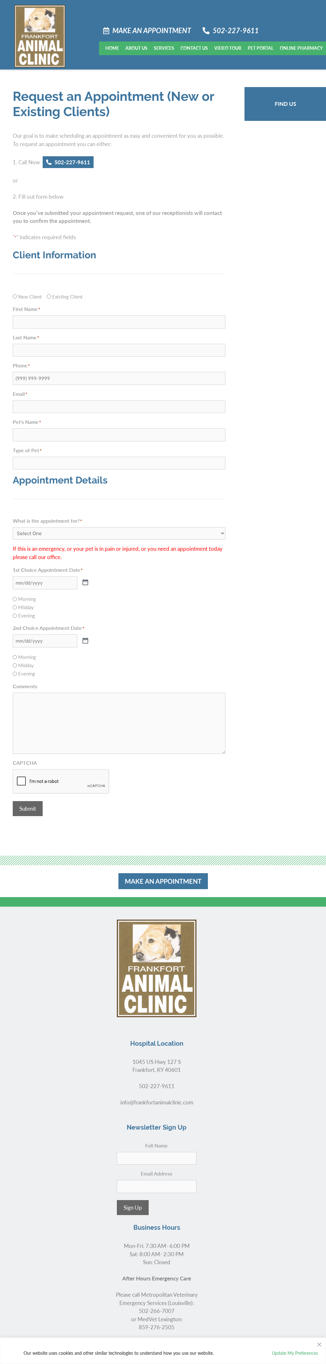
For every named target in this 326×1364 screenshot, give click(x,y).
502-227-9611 (236, 30)
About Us (136, 48)
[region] (163, 1351)
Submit (27, 808)
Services (164, 48)
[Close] (319, 1343)
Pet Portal (260, 48)
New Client (30, 296)
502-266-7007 (156, 1311)
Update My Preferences (295, 1353)
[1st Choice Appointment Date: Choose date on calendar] (85, 583)
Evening (26, 615)
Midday (26, 607)
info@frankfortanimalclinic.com (156, 1102)
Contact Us (194, 48)
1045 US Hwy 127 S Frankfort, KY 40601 (156, 1066)
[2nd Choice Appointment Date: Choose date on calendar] (85, 641)
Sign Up (133, 1207)
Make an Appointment (151, 30)
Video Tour (227, 48)
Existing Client (67, 296)
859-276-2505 (156, 1327)
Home (112, 48)
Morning (27, 598)
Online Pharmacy (301, 48)
